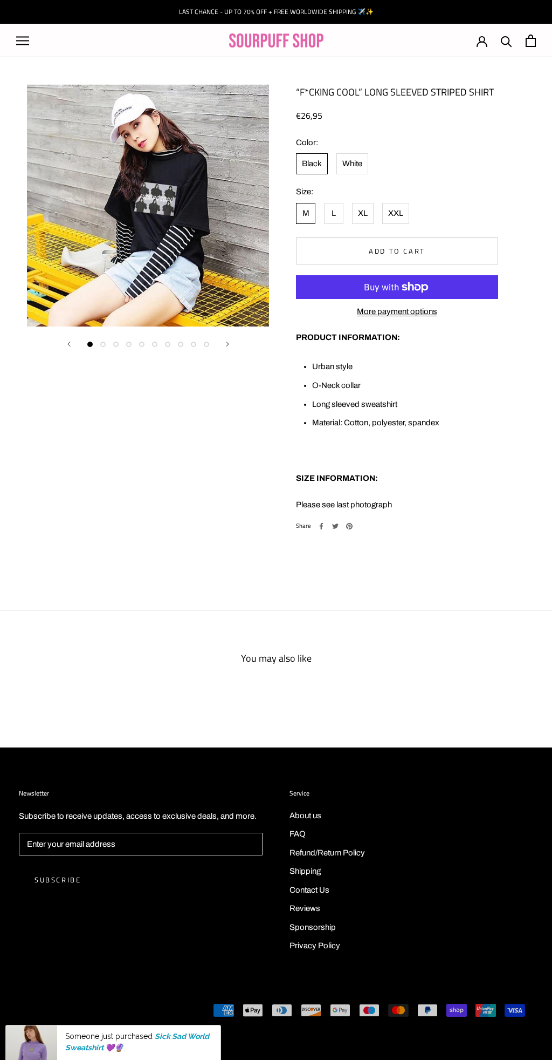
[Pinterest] (349, 526)
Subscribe (57, 879)
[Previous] (69, 344)
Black (312, 163)
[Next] (227, 344)
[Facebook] (321, 526)
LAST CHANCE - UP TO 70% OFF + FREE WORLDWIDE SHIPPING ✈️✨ (276, 11)
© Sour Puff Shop (48, 1011)
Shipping (305, 871)
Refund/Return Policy (327, 852)
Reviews (304, 908)
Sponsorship (312, 927)
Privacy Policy (314, 945)
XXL (395, 213)
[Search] (506, 40)
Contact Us (309, 890)
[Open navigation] (22, 40)
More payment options (397, 311)
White (352, 163)
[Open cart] (531, 41)
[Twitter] (335, 526)
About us (305, 815)
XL (363, 213)
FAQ (297, 834)
